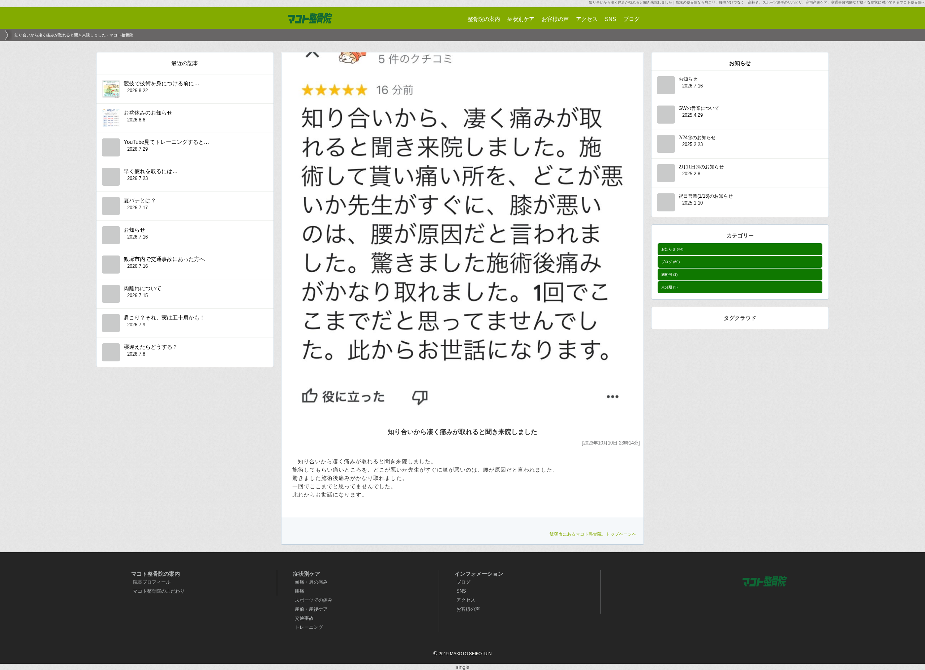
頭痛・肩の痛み (311, 582)
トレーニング (309, 627)
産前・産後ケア (311, 609)
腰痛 (299, 591)
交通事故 (304, 618)
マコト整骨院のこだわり (159, 591)
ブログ (670, 262)
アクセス (465, 600)
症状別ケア (520, 19)
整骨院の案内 (484, 19)
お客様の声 (468, 609)
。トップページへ (593, 534)
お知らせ (672, 249)
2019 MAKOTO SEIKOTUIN (465, 653)
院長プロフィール (152, 582)
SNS (461, 591)
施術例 (669, 274)
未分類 (669, 287)
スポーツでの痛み (313, 600)
